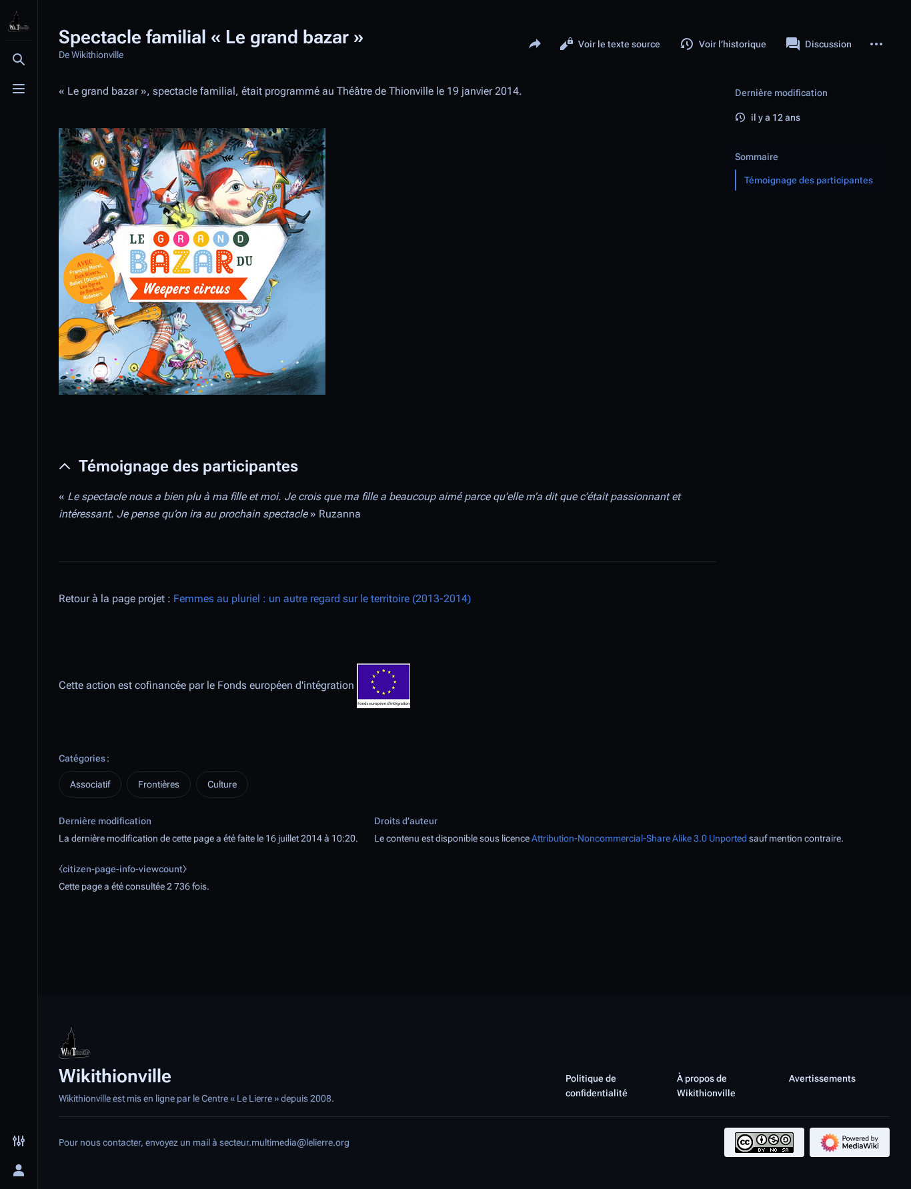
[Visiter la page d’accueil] (18, 21)
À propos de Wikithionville (706, 1085)
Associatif (90, 784)
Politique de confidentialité (597, 1085)
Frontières (158, 784)
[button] (810, 143)
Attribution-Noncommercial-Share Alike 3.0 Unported (639, 838)
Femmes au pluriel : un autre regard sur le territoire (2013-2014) (322, 598)
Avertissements (822, 1078)
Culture (222, 784)
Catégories (82, 758)
